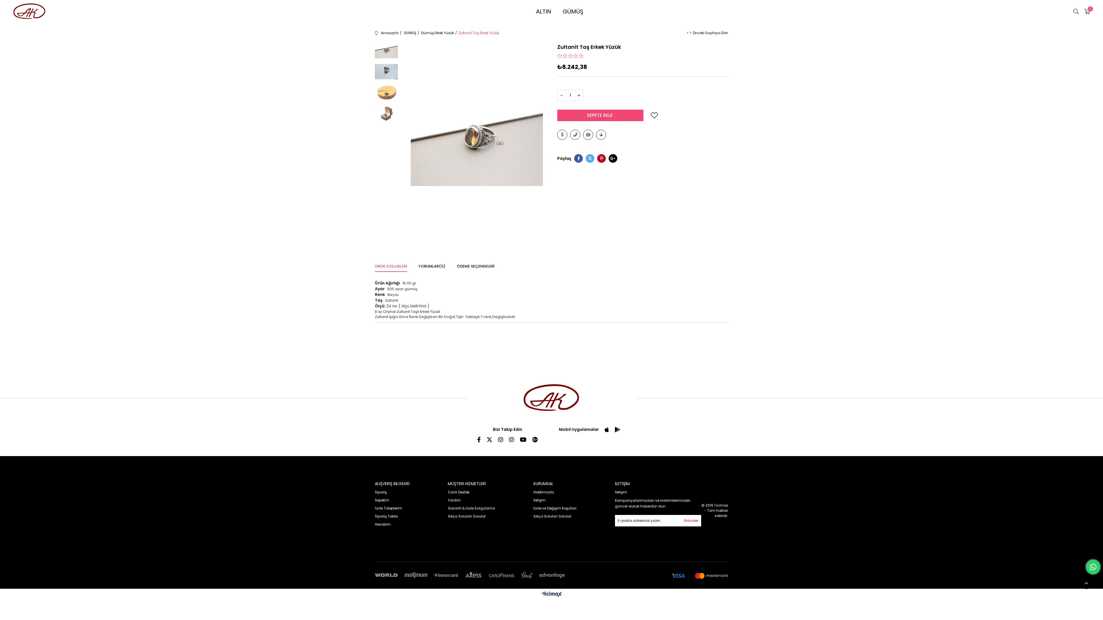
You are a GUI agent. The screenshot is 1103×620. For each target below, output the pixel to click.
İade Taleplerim (388, 508)
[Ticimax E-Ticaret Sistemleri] (551, 595)
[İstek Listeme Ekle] (588, 135)
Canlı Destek (458, 492)
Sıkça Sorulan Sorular (467, 516)
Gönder (691, 520)
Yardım (454, 500)
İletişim (539, 500)
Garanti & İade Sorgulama (471, 508)
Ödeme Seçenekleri (475, 266)
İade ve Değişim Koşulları (554, 508)
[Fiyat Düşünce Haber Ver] (601, 135)
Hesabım (383, 524)
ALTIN (543, 11)
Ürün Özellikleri (391, 266)
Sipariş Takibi (386, 516)
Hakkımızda (543, 492)
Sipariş (381, 492)
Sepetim (382, 500)
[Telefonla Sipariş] (575, 135)
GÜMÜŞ (573, 11)
